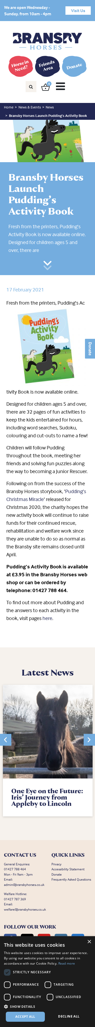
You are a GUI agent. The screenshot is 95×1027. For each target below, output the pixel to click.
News (50, 107)
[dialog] (47, 981)
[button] (5, 740)
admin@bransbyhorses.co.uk (24, 884)
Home (8, 107)
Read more (66, 963)
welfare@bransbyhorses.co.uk (25, 909)
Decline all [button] (68, 1016)
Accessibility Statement (67, 869)
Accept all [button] (25, 1016)
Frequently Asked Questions (71, 879)
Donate (90, 348)
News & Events (29, 107)
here (47, 618)
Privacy (56, 864)
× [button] (89, 942)
